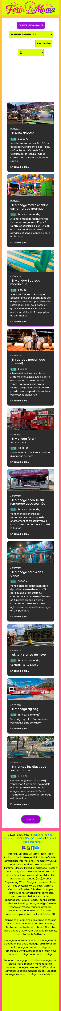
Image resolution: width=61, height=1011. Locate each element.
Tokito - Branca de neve (28, 655)
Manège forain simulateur (23, 440)
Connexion (38, 838)
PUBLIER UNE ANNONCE (31, 25)
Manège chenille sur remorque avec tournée (27, 502)
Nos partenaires (32, 842)
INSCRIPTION (23, 838)
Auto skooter (22, 133)
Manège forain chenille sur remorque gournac (29, 207)
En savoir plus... (19, 167)
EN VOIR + (31, 819)
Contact (9, 838)
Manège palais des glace (26, 574)
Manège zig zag (24, 709)
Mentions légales (42, 834)
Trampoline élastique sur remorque (28, 768)
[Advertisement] (31, 80)
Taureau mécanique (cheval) (27, 361)
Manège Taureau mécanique (25, 282)
